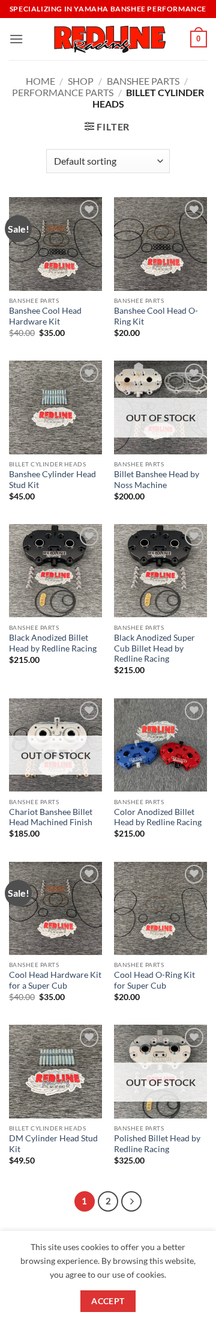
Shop (81, 81)
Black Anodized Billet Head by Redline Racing (53, 643)
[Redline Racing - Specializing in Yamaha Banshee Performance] (108, 39)
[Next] (131, 1201)
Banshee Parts (143, 81)
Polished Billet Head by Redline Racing (157, 1143)
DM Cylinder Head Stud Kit (53, 1143)
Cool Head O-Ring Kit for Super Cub (154, 980)
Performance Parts (62, 92)
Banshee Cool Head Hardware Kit (45, 316)
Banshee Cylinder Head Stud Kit (52, 479)
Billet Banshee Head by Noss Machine (156, 479)
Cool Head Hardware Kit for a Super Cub (55, 980)
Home (40, 81)
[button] (16, 38)
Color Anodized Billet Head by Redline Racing (158, 817)
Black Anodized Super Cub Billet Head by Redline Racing (154, 648)
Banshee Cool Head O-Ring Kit (156, 316)
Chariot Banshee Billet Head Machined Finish (50, 817)
